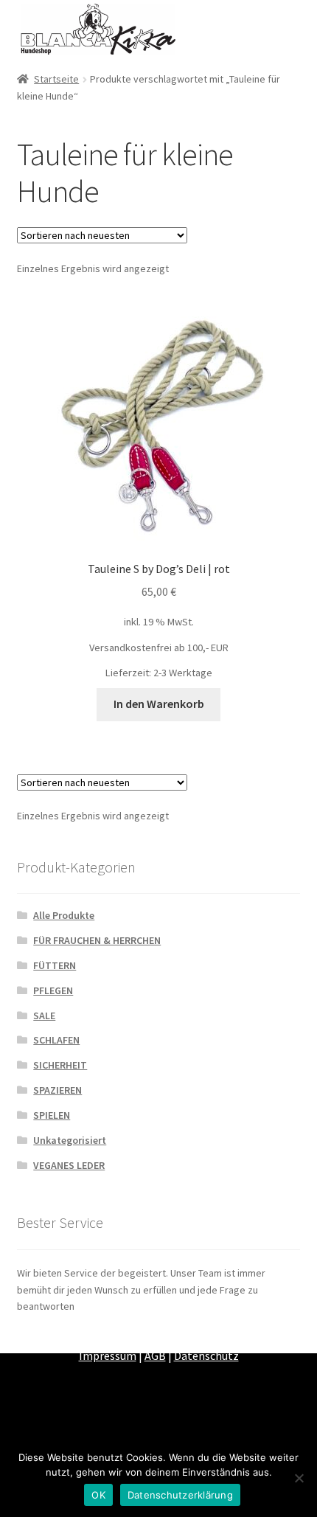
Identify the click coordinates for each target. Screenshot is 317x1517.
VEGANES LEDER (69, 1165)
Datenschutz (206, 1355)
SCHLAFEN (56, 1039)
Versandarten (143, 1337)
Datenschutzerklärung (180, 1495)
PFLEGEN (53, 990)
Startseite (56, 79)
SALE (44, 1015)
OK (98, 1495)
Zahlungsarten (63, 1337)
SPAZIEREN (57, 1090)
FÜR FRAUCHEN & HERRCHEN (97, 940)
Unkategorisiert (69, 1140)
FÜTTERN (54, 965)
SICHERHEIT (60, 1065)
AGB (155, 1355)
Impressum (107, 1355)
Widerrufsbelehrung (235, 1337)
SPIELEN (51, 1115)
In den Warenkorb (159, 703)
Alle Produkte (63, 915)
